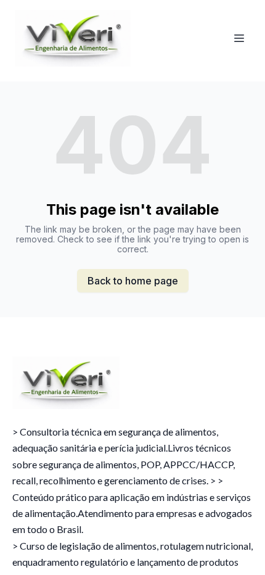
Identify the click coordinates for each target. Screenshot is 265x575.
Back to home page (133, 281)
